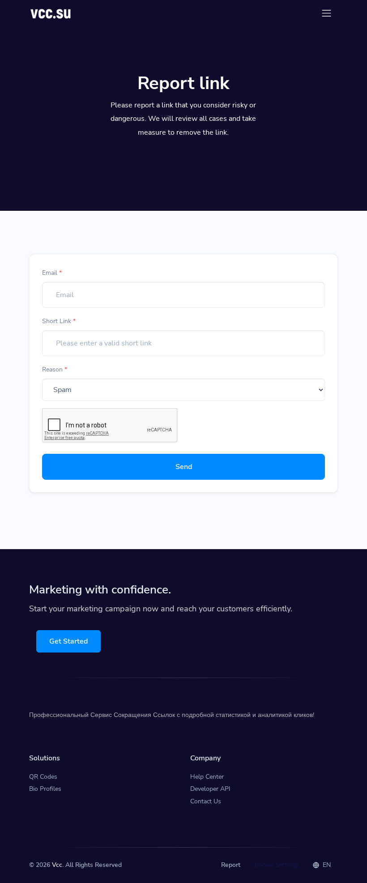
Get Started (68, 641)
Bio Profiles (45, 789)
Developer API (210, 789)
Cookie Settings (277, 865)
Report (230, 865)
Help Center (207, 776)
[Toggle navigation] (326, 13)
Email (52, 273)
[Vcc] (51, 13)
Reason (54, 369)
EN (326, 865)
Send (183, 467)
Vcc (57, 865)
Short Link (59, 321)
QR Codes (43, 776)
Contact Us (205, 801)
